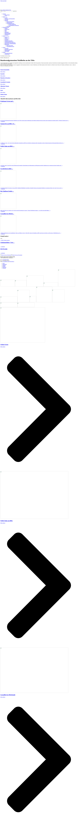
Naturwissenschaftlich (10, 21)
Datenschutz (5, 264)
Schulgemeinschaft (6, 27)
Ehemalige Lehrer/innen (9, 49)
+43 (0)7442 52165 (5, 259)
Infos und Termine (10, 45)
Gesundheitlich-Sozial (10, 23)
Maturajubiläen (7, 50)
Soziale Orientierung (12, 24)
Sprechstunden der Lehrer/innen (10, 42)
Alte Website (7, 51)
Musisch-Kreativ (9, 22)
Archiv (6, 15)
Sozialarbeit (7, 32)
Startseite (4, 265)
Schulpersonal (7, 54)
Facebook (4, 268)
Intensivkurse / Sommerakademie (10, 43)
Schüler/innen (7, 29)
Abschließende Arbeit (10, 46)
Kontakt (4, 52)
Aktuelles (4, 13)
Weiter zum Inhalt (3, 0)
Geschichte (6, 48)
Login (4, 263)
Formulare (6, 39)
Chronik (4, 47)
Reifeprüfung (7, 44)
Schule (4, 16)
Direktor (6, 28)
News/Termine (7, 14)
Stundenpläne (7, 36)
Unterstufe (6, 19)
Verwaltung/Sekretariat (8, 53)
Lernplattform (7, 38)
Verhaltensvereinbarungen (9, 41)
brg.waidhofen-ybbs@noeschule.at (8, 261)
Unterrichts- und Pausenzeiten (10, 18)
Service (4, 35)
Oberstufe (6, 20)
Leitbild (6, 17)
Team (6, 31)
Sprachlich (8, 26)
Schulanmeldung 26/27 (8, 40)
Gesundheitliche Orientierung (14, 25)
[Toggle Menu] (0, 12)
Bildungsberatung (8, 33)
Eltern (6, 30)
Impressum (4, 267)
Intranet (6, 37)
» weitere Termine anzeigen (5, 240)
